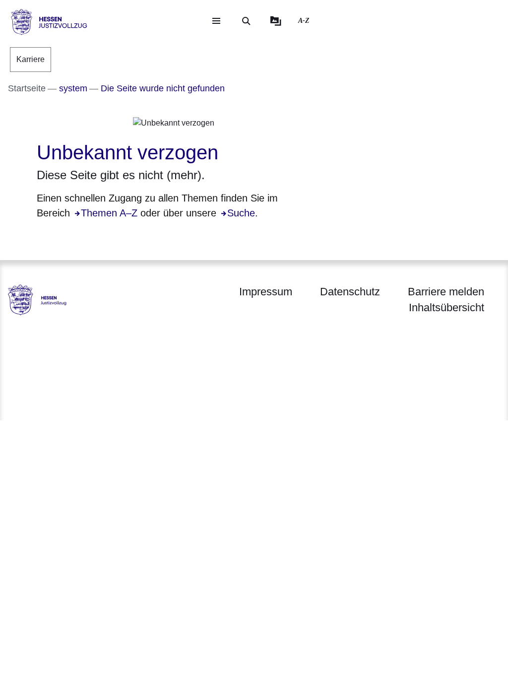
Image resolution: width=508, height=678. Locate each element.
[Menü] (216, 21)
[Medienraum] (276, 21)
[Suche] (246, 21)
